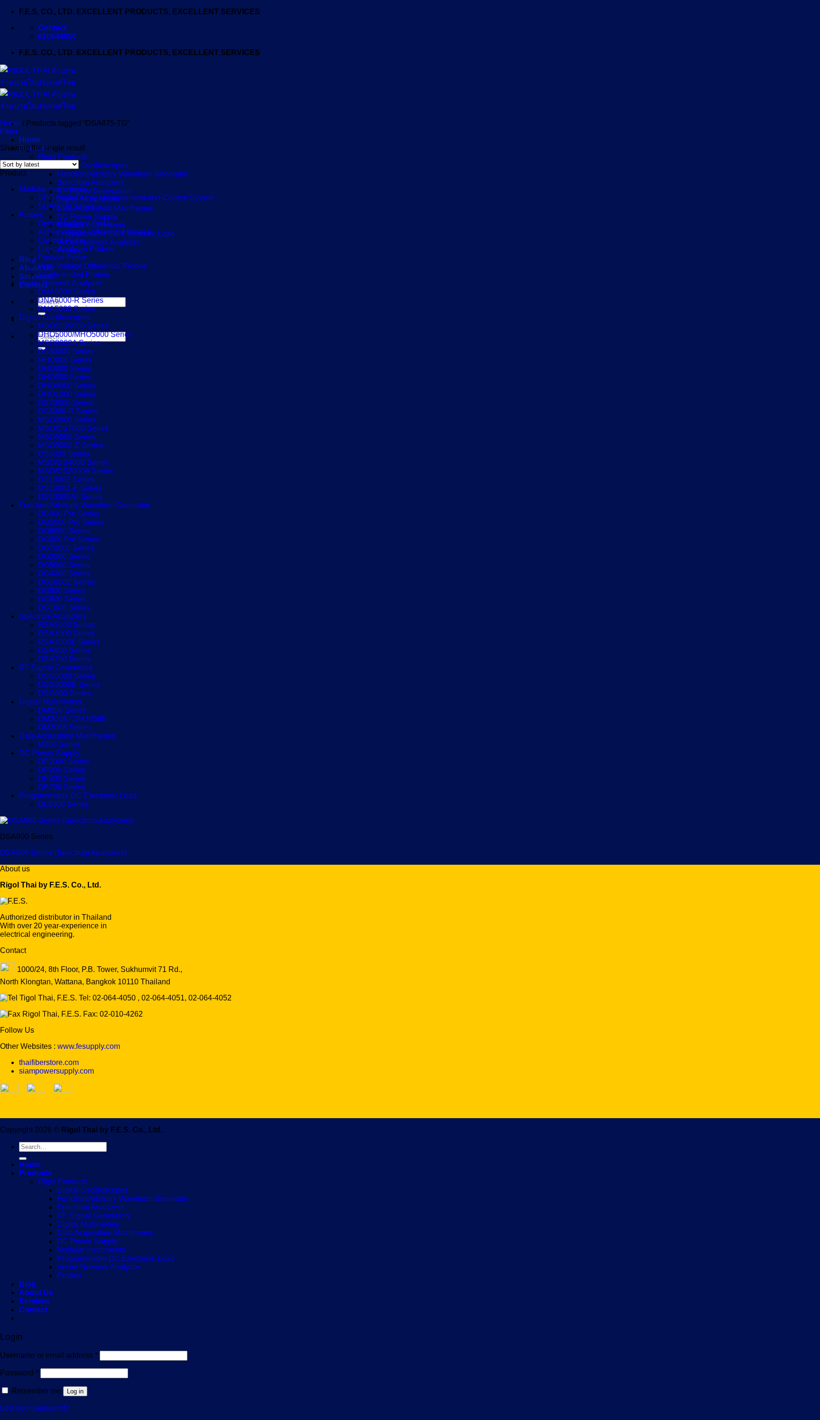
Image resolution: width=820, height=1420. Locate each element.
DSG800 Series (64, 693)
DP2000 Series (64, 761)
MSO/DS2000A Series (75, 471)
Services (34, 276)
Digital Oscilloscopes (92, 165)
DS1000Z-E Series (70, 488)
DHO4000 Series (67, 386)
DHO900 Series (65, 377)
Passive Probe (62, 257)
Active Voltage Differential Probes (94, 232)
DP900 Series (61, 770)
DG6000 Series (64, 531)
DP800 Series (61, 779)
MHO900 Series (65, 360)
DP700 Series (61, 787)
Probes (31, 215)
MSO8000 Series (67, 420)
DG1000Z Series (66, 582)
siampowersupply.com (56, 1071)
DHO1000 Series (67, 394)
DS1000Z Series (66, 480)
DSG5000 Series (66, 676)
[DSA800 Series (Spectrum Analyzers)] (67, 820)
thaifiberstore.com (49, 1062)
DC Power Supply (87, 217)
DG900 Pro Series (69, 514)
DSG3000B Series (69, 685)
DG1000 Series (64, 608)
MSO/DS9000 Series (73, 326)
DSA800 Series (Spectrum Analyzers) (63, 853)
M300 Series (59, 744)
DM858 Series (62, 710)
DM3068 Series (64, 727)
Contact (33, 1310)
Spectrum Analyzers (90, 182)
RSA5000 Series (66, 625)
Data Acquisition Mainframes (105, 208)
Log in (75, 1391)
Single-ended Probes (74, 275)
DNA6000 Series (66, 292)
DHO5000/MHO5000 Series (85, 334)
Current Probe (61, 240)
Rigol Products (63, 157)
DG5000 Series (64, 565)
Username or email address (49, 1355)
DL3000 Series (63, 804)
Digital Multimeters (50, 702)
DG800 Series (62, 599)
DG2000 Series (64, 556)
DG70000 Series (66, 548)
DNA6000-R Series (70, 300)
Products (35, 1173)
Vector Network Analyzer (98, 242)
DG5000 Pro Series (71, 522)
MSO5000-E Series (70, 445)
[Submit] (23, 1158)
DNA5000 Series (66, 309)
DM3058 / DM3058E (72, 719)
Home (29, 140)
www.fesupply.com (88, 1046)
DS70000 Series (66, 403)
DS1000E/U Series (70, 497)
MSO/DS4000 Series (73, 462)
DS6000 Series (64, 454)
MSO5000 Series (67, 437)
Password (19, 1373)
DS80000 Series (66, 351)
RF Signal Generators (93, 191)
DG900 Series (62, 591)
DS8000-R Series (68, 411)
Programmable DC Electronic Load (78, 796)
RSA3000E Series (69, 642)
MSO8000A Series (69, 343)
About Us (36, 268)
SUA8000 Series (66, 206)
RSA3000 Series (66, 633)
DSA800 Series (64, 650)
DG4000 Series (64, 574)
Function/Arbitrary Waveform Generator (122, 174)
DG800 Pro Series (69, 539)
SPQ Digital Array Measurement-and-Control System (126, 198)
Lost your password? (35, 1408)
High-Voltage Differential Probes (92, 266)
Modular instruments (53, 189)
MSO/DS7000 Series (73, 428)
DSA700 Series (64, 659)
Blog (27, 259)
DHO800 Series (65, 368)
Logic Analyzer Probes (76, 249)
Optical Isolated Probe (75, 223)
